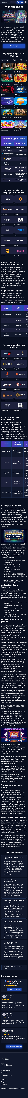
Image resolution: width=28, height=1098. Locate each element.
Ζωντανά (11, 60)
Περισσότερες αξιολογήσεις (14, 1046)
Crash (18, 60)
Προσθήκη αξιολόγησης (14, 989)
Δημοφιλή (3, 60)
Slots (24, 60)
